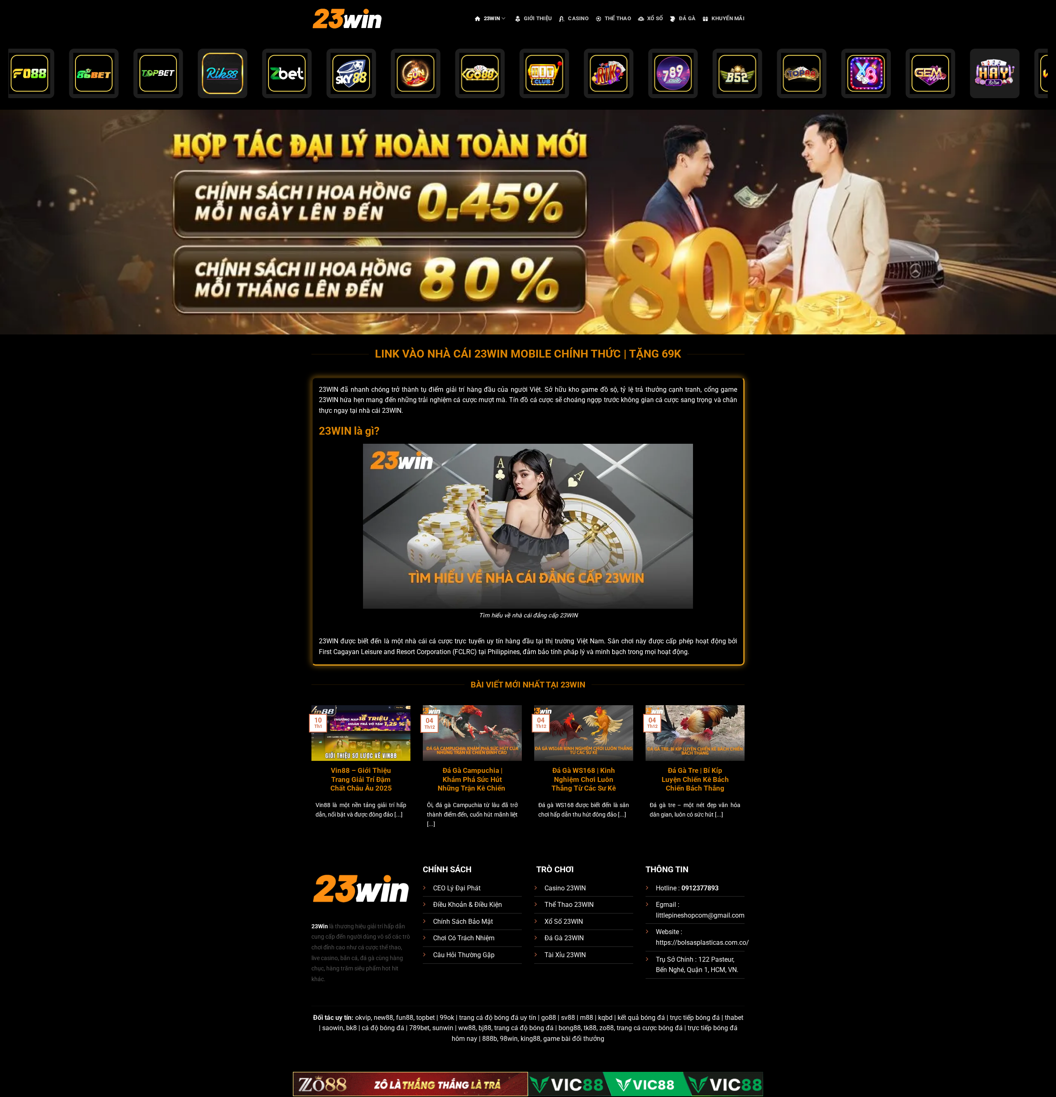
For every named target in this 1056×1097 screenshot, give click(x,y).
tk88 (590, 1028)
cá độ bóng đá (383, 1028)
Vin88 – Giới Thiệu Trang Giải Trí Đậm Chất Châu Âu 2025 (361, 779)
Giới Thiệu (538, 18)
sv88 (568, 1018)
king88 (530, 1039)
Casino (578, 18)
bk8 (351, 1028)
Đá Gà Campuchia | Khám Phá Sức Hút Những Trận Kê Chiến (472, 779)
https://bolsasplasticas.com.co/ (702, 942)
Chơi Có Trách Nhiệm (464, 938)
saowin (332, 1028)
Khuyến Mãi (728, 18)
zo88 (606, 1028)
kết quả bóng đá (641, 1018)
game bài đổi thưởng (573, 1039)
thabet (734, 1018)
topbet (425, 1018)
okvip (363, 1018)
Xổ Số (655, 18)
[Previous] (310, 777)
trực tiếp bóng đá (695, 1018)
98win (509, 1039)
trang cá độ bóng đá (524, 1028)
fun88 (404, 1018)
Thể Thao (618, 18)
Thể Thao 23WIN (569, 905)
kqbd (605, 1018)
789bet (419, 1028)
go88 (548, 1018)
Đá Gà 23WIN (564, 938)
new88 (383, 1018)
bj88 (484, 1028)
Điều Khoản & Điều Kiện (467, 905)
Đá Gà (687, 18)
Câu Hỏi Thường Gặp (464, 955)
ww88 (467, 1028)
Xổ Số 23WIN (563, 921)
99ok (447, 1018)
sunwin (442, 1028)
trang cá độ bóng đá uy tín (497, 1018)
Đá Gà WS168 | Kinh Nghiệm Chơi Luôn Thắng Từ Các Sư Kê (584, 779)
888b (489, 1039)
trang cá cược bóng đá (650, 1028)
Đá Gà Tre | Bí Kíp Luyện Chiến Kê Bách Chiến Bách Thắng (695, 779)
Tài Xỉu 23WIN (565, 955)
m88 (586, 1018)
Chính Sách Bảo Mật (463, 921)
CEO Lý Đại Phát (457, 888)
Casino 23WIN (565, 888)
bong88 (570, 1028)
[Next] (746, 777)
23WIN (492, 18)
